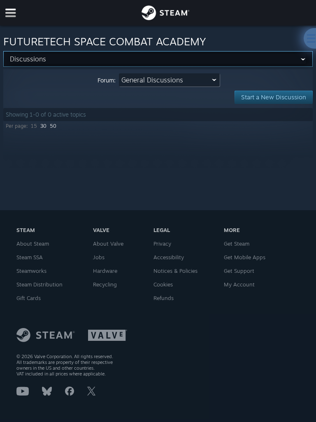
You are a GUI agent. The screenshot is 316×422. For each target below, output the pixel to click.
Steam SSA (29, 257)
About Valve (108, 243)
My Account (239, 284)
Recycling (105, 284)
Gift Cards (28, 298)
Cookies (163, 284)
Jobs (99, 257)
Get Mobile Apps (244, 257)
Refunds (163, 298)
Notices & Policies (175, 270)
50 (53, 126)
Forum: (107, 80)
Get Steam (236, 243)
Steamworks (31, 270)
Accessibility (168, 257)
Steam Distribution (39, 284)
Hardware (105, 270)
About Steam (32, 243)
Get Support (239, 270)
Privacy (162, 243)
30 (43, 126)
